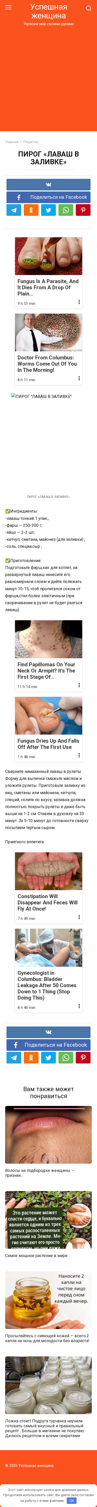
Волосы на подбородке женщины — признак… (39, 1173)
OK (72, 1501)
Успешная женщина (48, 11)
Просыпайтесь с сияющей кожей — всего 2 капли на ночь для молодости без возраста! (47, 1338)
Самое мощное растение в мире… (37, 1255)
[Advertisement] (48, 77)
